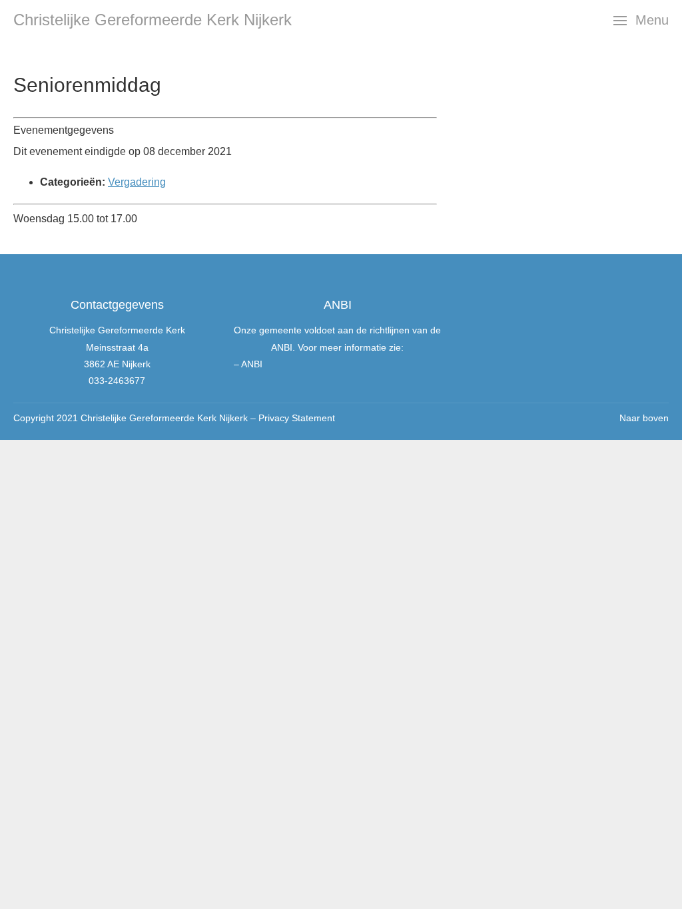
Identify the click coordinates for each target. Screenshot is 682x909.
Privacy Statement (296, 418)
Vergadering (137, 182)
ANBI (251, 364)
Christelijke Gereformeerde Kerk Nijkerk (152, 20)
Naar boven (644, 418)
